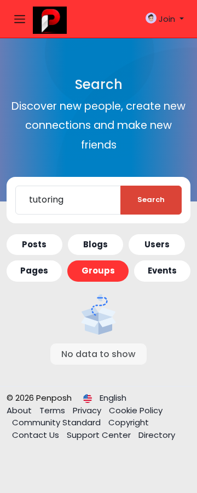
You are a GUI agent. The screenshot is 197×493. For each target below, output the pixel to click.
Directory (156, 435)
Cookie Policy (136, 410)
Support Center (100, 435)
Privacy (88, 410)
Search (151, 199)
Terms (53, 410)
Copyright (128, 422)
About (20, 410)
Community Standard (57, 422)
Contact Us (36, 435)
